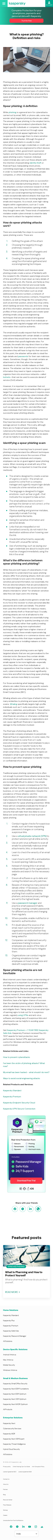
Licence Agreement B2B (25, 1471)
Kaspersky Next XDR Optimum (14, 1399)
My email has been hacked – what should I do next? (26, 1072)
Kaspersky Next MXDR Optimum (15, 1404)
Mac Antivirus (8, 1360)
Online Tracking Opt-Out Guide (21, 1466)
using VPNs (23, 1015)
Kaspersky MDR (9, 1434)
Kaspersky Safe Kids (11, 1331)
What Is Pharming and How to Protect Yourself (23, 1274)
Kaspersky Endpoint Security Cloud (19, 1102)
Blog (4, 1494)
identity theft (35, 163)
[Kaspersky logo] (17, 3)
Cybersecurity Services (12, 1428)
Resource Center (7, 1499)
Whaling (13, 704)
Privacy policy (7, 1466)
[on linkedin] (30, 1209)
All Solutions (7, 1341)
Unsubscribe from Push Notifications (13, 1520)
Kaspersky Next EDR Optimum (14, 1394)
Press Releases (7, 1505)
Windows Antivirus (10, 1370)
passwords (23, 356)
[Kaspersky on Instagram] (35, 1526)
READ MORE (11, 1292)
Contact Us (6, 1479)
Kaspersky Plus (9, 1320)
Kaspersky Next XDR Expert (13, 1439)
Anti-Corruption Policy (38, 1466)
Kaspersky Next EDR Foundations (16, 1389)
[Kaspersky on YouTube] (29, 1526)
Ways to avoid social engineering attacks (21, 1078)
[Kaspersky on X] (17, 1526)
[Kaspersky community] (41, 1527)
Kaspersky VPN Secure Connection (19, 1108)
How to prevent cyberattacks (16, 1057)
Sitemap (5, 1510)
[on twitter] (23, 1209)
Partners (5, 1489)
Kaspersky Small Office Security (15, 1384)
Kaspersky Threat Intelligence (14, 1444)
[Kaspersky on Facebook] (11, 1526)
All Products (7, 1409)
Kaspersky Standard (12, 1090)
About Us (5, 1484)
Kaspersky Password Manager (14, 1336)
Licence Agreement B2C (9, 1471)
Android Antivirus (9, 1355)
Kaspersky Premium (12, 1096)
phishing (12, 112)
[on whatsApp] (38, 1209)
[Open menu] (4, 3)
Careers (5, 1515)
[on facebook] (15, 1209)
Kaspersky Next (9, 1423)
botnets (6, 377)
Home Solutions (10, 1310)
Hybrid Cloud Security (11, 1449)
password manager (27, 903)
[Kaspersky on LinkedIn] (23, 1526)
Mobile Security (9, 1365)
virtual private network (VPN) (32, 836)
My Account (49, 5)
